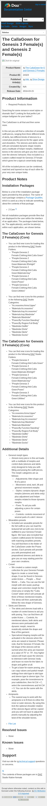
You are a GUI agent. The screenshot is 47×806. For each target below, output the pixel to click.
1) (16, 209)
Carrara (14, 26)
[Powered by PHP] (18, 797)
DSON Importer (22, 23)
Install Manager (7, 23)
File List (12, 724)
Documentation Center (18, 9)
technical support (27, 761)
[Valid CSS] (40, 797)
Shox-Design (38, 79)
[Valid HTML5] (29, 797)
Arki (27, 79)
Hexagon (22, 26)
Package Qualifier (34, 198)
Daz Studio (5, 26)
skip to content (40, 4)
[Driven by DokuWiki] (23, 799)
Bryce (30, 26)
